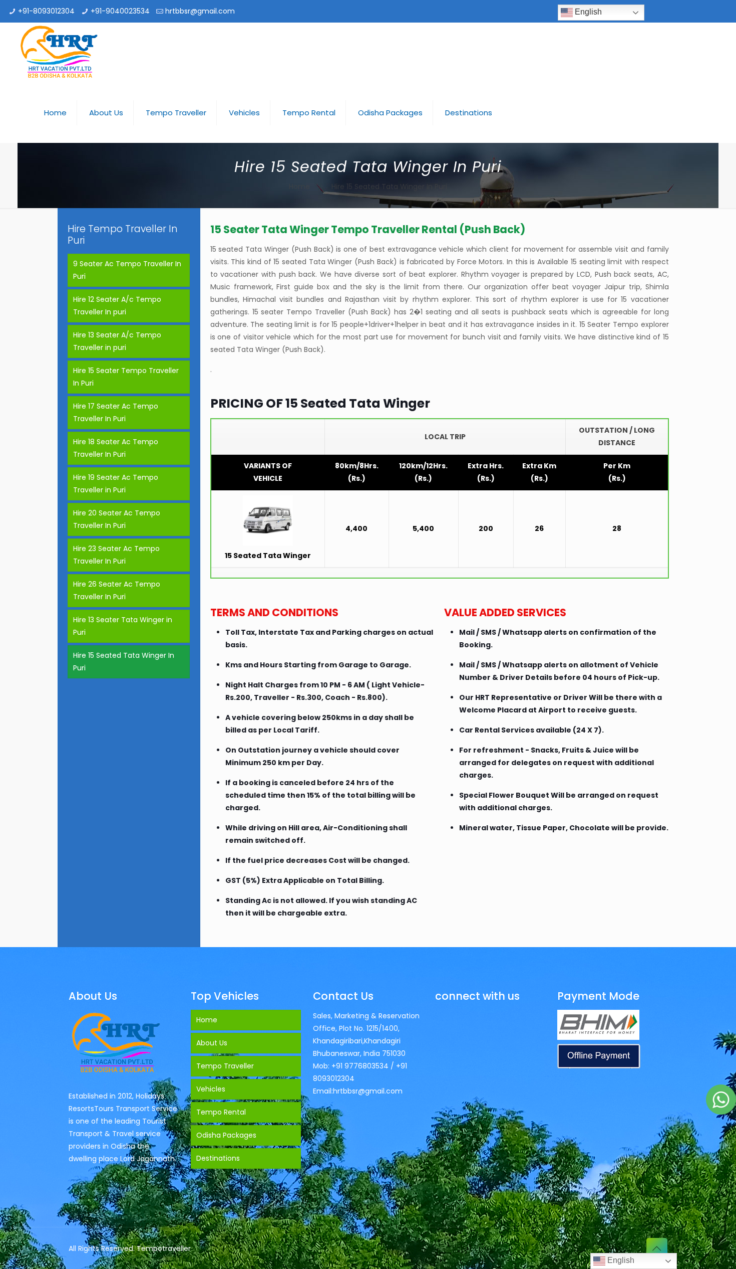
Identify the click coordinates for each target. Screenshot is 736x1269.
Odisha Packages (226, 1135)
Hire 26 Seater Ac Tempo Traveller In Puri (116, 590)
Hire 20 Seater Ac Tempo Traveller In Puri (116, 519)
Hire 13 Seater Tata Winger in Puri (122, 626)
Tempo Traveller (225, 1066)
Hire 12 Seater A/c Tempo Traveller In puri (117, 305)
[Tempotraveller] (60, 53)
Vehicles (210, 1089)
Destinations (218, 1158)
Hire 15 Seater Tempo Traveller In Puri (126, 377)
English (587, 12)
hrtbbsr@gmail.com (200, 11)
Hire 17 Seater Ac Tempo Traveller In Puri (115, 412)
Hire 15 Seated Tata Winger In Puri (123, 661)
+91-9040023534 (120, 11)
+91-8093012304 (46, 11)
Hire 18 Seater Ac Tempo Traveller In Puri (115, 448)
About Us (211, 1043)
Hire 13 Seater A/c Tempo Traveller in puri (117, 341)
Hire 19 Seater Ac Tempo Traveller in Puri (115, 483)
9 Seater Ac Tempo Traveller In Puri (127, 270)
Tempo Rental (221, 1112)
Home (299, 187)
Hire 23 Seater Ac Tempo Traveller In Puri (116, 554)
